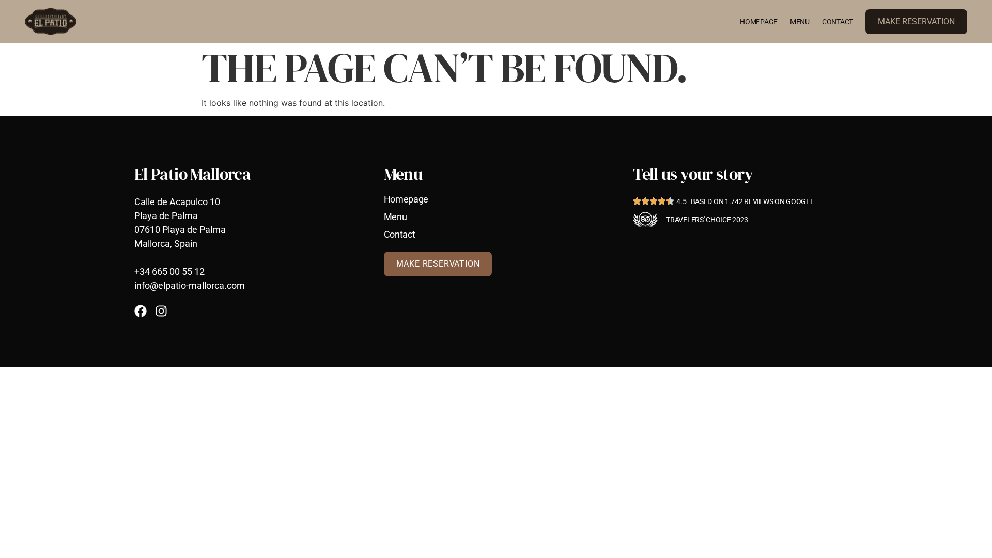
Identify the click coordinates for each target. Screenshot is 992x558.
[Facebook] (140, 311)
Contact (837, 21)
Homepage (759, 21)
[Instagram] (161, 311)
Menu (800, 21)
